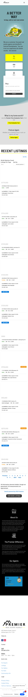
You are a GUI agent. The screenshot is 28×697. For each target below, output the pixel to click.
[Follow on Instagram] (5, 640)
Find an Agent (14, 137)
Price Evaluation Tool (14, 123)
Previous (4, 475)
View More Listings (14, 496)
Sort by (15, 162)
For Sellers (4, 668)
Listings (3, 665)
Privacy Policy (5, 680)
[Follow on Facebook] (2, 640)
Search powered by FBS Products (14, 491)
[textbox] (14, 90)
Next (19, 477)
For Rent (3, 671)
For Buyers (4, 663)
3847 (15, 477)
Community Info (6, 673)
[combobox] (14, 91)
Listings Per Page (6, 162)
